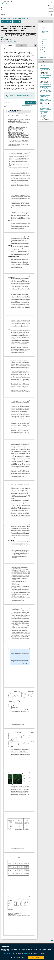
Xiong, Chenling (16, 33)
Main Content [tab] (8, 45)
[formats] (10, 21)
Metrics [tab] (21, 45)
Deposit (51, 7)
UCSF (2, 9)
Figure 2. (43, 43)
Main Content (7, 102)
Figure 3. (43, 45)
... (35, 45)
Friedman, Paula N (17, 35)
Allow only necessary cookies (17, 957)
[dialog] (27, 952)
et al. (2, 37)
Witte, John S (9, 35)
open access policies (21, 95)
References (44, 39)
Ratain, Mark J (24, 35)
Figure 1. (43, 41)
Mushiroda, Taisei (30, 33)
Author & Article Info (45, 57)
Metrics (41, 54)
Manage (50, 10)
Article (41, 24)
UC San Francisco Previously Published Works (20, 18)
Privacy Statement (7, 953)
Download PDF (5, 21)
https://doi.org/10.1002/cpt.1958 (8, 41)
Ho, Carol (23, 33)
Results (43, 34)
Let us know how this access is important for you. (18, 96)
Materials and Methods (45, 32)
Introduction (44, 29)
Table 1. (43, 47)
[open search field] (51, 2)
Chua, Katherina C (9, 33)
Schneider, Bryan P (25, 34)
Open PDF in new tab (31, 102)
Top (52, 940)
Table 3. (43, 51)
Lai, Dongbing (17, 34)
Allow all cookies (35, 957)
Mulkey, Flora (11, 34)
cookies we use (27, 953)
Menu (2, 14)
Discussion (44, 36)
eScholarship (3, 18)
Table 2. (43, 49)
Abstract (6, 49)
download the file (26, 105)
